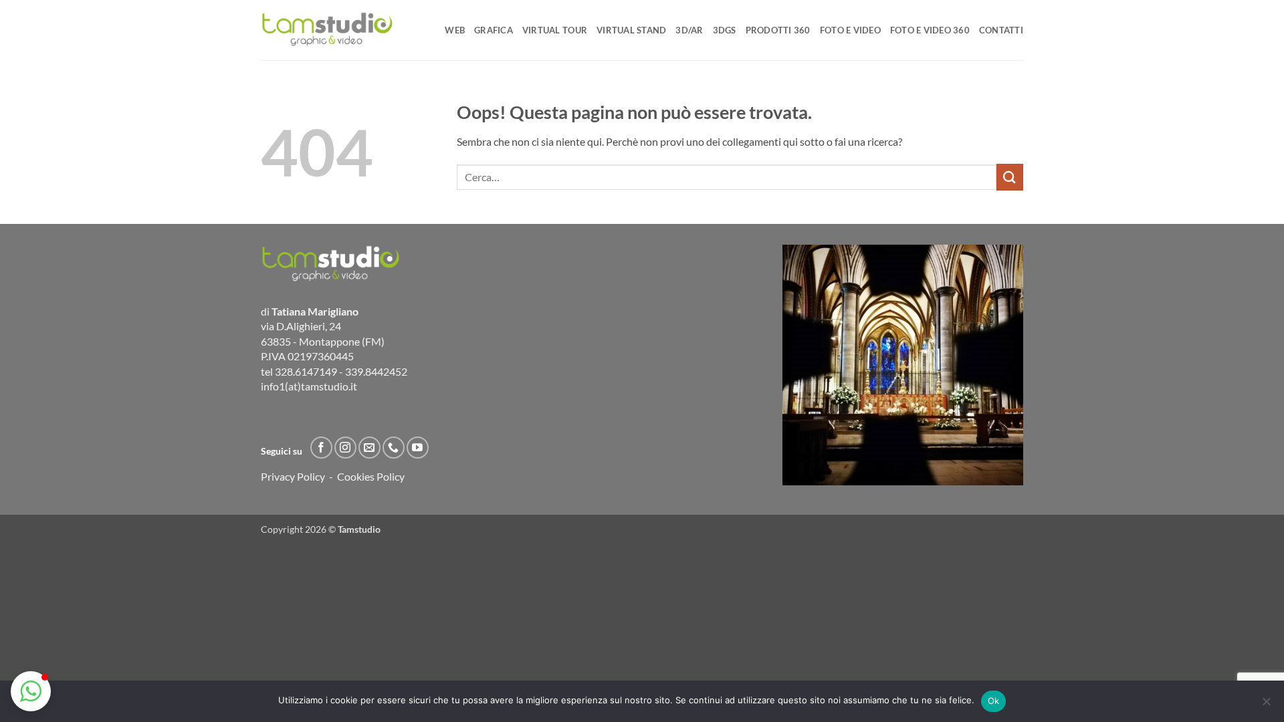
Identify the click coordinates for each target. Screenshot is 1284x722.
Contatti (1001, 30)
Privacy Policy (293, 476)
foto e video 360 (930, 30)
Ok (994, 700)
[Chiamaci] (394, 448)
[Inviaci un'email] (369, 448)
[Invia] (1009, 177)
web (455, 30)
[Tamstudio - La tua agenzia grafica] (328, 30)
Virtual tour (554, 30)
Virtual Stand (631, 30)
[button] (31, 691)
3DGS (724, 30)
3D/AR (689, 30)
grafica (493, 30)
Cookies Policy (371, 476)
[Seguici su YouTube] (418, 448)
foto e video (850, 30)
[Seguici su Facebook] (321, 448)
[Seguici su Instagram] (345, 448)
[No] (1266, 705)
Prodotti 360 (778, 30)
